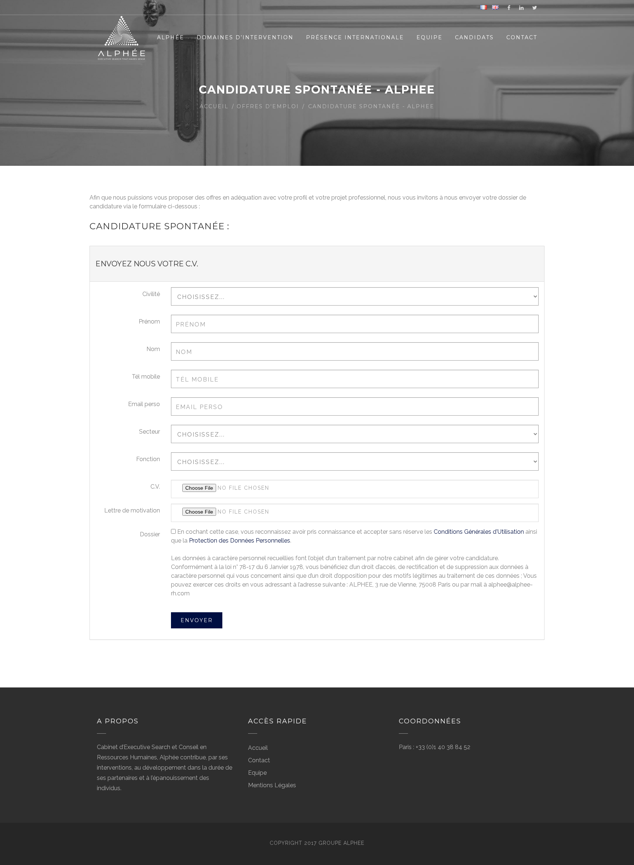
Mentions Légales (272, 785)
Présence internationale (355, 37)
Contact (521, 37)
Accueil (214, 106)
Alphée (170, 37)
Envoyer (197, 620)
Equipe (429, 37)
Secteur (149, 431)
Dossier (150, 534)
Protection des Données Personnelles (239, 540)
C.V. (155, 486)
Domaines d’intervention (245, 37)
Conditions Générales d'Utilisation (479, 531)
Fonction (148, 459)
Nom (153, 349)
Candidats (474, 37)
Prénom (149, 321)
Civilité (151, 294)
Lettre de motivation (132, 510)
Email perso (144, 404)
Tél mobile (146, 376)
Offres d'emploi (268, 106)
